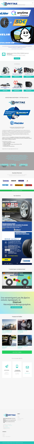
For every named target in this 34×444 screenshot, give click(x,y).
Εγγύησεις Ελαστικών (20, 418)
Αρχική (18, 416)
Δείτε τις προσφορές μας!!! (16, 307)
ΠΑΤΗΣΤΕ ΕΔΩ (16, 0)
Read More (3, 333)
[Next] (31, 214)
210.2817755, (10, 425)
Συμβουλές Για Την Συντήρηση (22, 331)
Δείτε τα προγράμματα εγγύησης (17, 190)
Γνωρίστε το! (7, 216)
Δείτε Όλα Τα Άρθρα (17, 352)
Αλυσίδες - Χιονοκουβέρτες (6, 436)
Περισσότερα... (5, 90)
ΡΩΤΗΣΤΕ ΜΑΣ (17, 58)
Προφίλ (18, 417)
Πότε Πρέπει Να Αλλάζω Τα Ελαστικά (9, 346)
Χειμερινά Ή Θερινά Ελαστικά (22, 346)
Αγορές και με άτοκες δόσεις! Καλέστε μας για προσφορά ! (18, 53)
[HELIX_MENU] (32, 3)
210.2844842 (6, 425)
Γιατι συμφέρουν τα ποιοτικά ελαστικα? (7, 331)
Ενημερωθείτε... (5, 76)
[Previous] (3, 214)
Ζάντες (4, 435)
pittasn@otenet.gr (27, 373)
